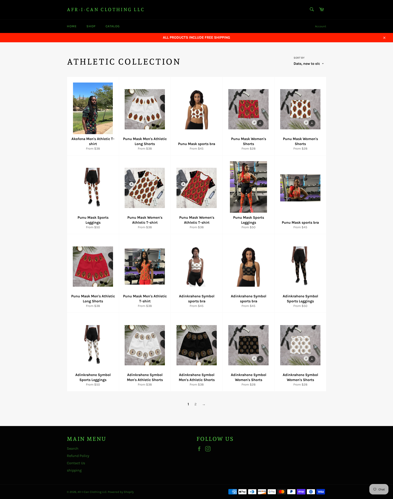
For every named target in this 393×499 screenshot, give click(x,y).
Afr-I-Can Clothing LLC (106, 9)
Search (72, 448)
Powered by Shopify (121, 492)
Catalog (113, 26)
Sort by (299, 57)
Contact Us (76, 463)
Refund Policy (78, 456)
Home (71, 26)
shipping (74, 470)
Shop (90, 26)
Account (320, 26)
